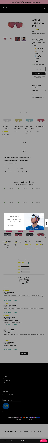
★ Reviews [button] (46, 223)
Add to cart (43, 440)
